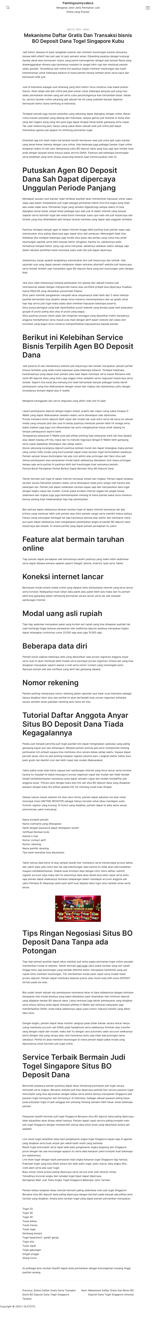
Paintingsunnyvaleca (78, 3)
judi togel (82, 965)
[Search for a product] (8, 8)
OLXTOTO (29, 1306)
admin (86, 29)
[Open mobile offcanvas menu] (148, 8)
